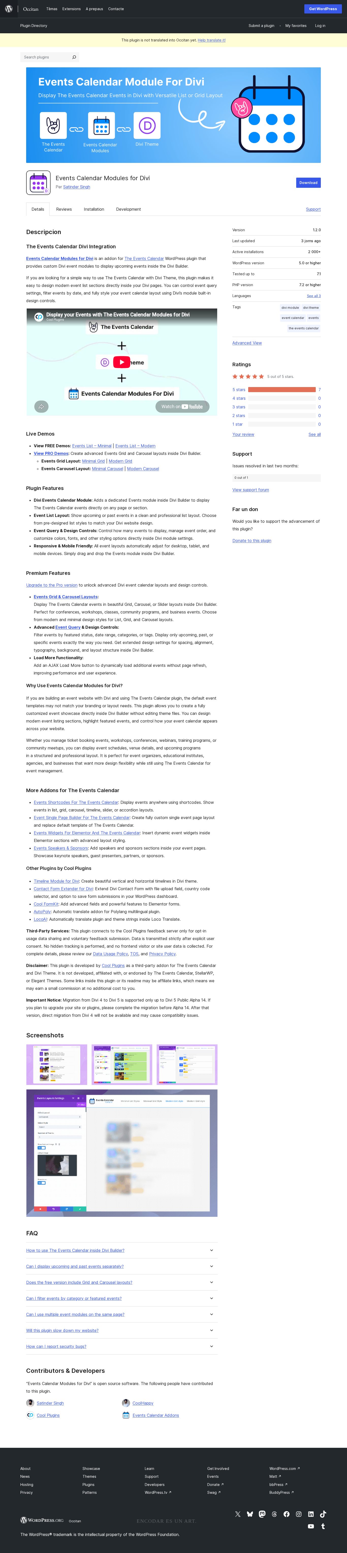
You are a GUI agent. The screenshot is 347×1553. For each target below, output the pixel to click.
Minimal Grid (93, 461)
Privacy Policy (162, 953)
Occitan (75, 1521)
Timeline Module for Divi (56, 881)
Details (37, 209)
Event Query (68, 627)
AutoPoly (42, 911)
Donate (215, 1484)
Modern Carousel (143, 468)
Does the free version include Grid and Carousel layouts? (79, 1282)
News (25, 1476)
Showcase (91, 1468)
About (25, 1468)
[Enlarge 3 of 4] (210, 1051)
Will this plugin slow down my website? (62, 1330)
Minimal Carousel (107, 468)
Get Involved (218, 1468)
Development (128, 209)
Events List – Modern (135, 445)
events (313, 318)
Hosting (26, 1484)
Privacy (26, 1492)
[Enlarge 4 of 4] (210, 1096)
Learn (149, 1468)
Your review (243, 434)
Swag (214, 1492)
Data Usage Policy (110, 953)
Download (308, 182)
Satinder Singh (76, 186)
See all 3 (314, 296)
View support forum (250, 489)
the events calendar (304, 328)
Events (213, 1476)
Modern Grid (120, 461)
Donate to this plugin (251, 540)
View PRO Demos (51, 453)
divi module (290, 308)
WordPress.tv (158, 1492)
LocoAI (40, 919)
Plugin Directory (33, 25)
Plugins (88, 1484)
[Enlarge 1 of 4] (80, 1051)
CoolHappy (143, 1403)
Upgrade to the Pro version (51, 585)
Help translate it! (212, 40)
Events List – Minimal (92, 445)
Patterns (90, 1492)
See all (315, 434)
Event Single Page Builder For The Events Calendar (82, 817)
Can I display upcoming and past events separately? (75, 1266)
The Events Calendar (144, 258)
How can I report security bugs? (56, 1346)
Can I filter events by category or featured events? (74, 1298)
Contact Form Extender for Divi (63, 888)
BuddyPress (282, 1492)
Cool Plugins (113, 965)
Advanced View (247, 342)
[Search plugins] (74, 57)
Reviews (64, 209)
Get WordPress (323, 9)
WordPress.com (285, 1468)
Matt (275, 1476)
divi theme (311, 308)
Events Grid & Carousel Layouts (66, 596)
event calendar (293, 318)
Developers (155, 1484)
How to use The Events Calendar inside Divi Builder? (75, 1250)
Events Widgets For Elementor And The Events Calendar (87, 832)
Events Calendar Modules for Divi (59, 258)
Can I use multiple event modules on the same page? (75, 1314)
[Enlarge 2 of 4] (145, 1051)
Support (313, 209)
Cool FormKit (46, 903)
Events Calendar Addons (156, 1415)
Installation (94, 209)
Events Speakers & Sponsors (61, 848)
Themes (89, 1476)
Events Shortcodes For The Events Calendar (76, 802)
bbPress (279, 1484)
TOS (134, 953)
